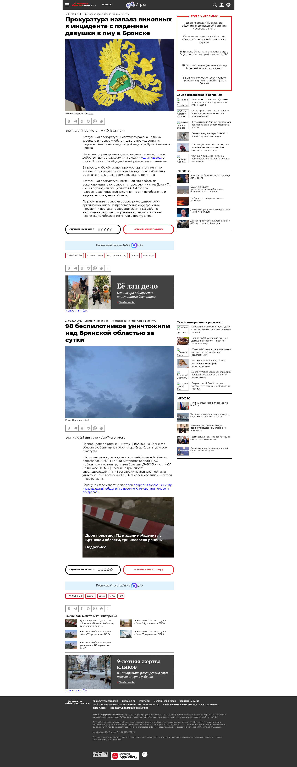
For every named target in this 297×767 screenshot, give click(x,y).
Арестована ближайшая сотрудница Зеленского (210, 176)
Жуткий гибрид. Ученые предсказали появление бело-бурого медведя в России (211, 125)
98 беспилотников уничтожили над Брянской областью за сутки (204, 67)
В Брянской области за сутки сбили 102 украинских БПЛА (96, 633)
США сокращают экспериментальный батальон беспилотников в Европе (206, 189)
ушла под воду (151, 157)
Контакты (144, 701)
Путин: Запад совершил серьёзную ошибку (209, 404)
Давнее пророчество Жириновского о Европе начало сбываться (210, 222)
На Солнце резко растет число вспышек (206, 199)
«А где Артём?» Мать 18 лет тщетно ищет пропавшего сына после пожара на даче (210, 113)
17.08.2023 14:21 (73, 14)
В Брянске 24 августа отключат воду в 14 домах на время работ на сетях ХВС (204, 53)
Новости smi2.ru (76, 310)
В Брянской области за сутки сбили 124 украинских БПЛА (150, 622)
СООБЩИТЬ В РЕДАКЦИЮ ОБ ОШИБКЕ (129, 708)
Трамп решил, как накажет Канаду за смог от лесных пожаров (210, 438)
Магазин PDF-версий (165, 701)
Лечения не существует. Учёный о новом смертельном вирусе (209, 134)
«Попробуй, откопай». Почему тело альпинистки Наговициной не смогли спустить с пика (210, 147)
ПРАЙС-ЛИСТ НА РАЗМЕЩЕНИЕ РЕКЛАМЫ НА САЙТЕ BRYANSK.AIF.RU (126, 705)
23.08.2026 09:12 (73, 321)
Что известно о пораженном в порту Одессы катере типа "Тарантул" (210, 415)
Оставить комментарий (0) (148, 229)
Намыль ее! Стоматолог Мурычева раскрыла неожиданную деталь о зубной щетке (209, 102)
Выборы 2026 (99, 708)
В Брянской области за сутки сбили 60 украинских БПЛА (150, 633)
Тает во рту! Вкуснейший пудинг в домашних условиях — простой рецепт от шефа (209, 341)
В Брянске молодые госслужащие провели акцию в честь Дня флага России (204, 80)
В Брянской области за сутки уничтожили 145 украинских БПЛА (96, 645)
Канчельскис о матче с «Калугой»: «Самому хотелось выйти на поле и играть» (204, 39)
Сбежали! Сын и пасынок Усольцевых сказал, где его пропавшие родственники (211, 352)
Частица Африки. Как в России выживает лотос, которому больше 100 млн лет (210, 159)
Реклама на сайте (189, 701)
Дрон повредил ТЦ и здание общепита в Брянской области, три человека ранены (204, 25)
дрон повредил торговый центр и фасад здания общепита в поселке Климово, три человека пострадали (127, 488)
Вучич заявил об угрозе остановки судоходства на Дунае (209, 449)
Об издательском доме (105, 701)
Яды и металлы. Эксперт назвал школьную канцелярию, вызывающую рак (208, 363)
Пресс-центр (128, 701)
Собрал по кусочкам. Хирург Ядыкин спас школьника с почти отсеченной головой (211, 329)
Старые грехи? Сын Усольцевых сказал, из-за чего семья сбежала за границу (210, 386)
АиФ (91, 113)
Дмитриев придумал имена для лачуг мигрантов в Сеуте (210, 210)
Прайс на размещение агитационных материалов (190, 705)
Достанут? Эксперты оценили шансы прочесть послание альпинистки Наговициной (211, 375)
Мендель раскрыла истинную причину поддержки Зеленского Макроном (208, 428)
